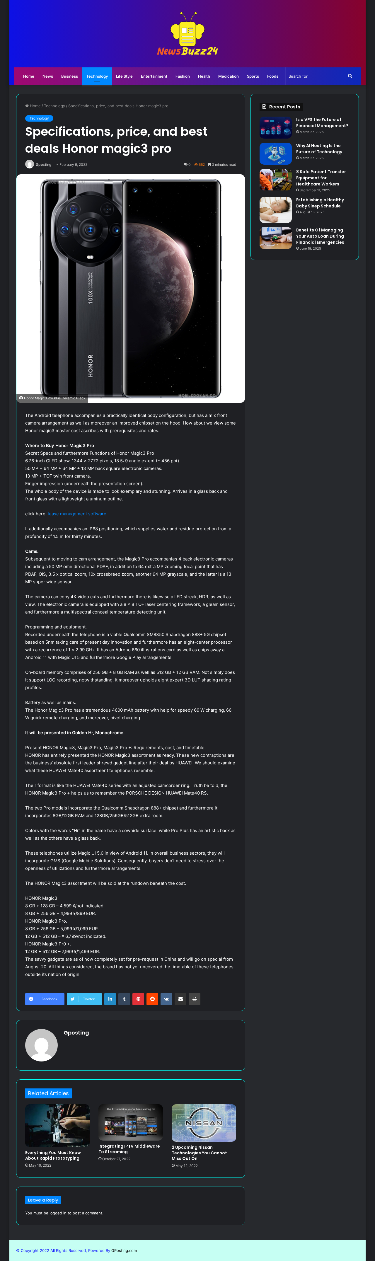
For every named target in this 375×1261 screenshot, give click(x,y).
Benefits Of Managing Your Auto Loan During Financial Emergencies (320, 236)
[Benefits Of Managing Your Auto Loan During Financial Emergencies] (276, 238)
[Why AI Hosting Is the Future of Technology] (276, 154)
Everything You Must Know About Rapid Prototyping (53, 1155)
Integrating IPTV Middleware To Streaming (129, 1149)
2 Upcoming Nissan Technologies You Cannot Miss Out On (199, 1152)
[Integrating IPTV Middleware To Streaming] (130, 1122)
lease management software (76, 514)
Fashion (182, 76)
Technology (97, 76)
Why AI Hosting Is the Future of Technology (319, 149)
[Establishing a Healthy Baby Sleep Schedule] (276, 210)
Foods (272, 76)
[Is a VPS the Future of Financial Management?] (276, 128)
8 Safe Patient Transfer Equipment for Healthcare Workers (321, 178)
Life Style (124, 76)
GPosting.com (124, 1250)
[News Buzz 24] (187, 34)
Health (204, 76)
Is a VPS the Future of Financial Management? (322, 123)
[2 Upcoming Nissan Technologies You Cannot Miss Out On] (204, 1123)
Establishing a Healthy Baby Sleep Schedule (320, 203)
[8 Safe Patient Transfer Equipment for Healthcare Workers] (276, 179)
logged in (58, 1213)
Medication (228, 76)
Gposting (44, 164)
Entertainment (154, 76)
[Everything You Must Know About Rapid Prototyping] (57, 1125)
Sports (253, 76)
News (47, 76)
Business (69, 76)
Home (28, 76)
